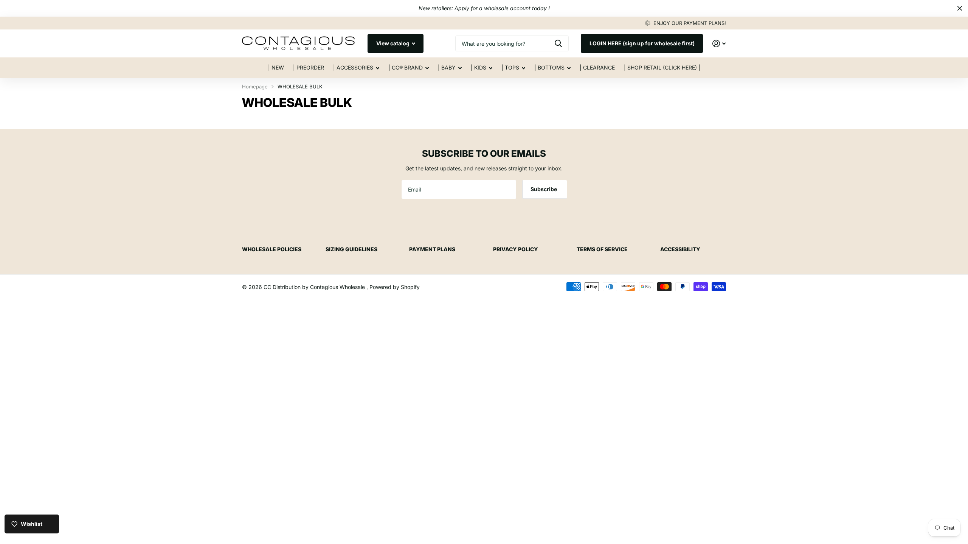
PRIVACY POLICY (515, 249)
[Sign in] (719, 43)
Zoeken (558, 43)
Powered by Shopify (394, 287)
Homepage (255, 86)
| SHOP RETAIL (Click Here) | (662, 67)
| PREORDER (308, 67)
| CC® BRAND (405, 67)
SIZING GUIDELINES (351, 249)
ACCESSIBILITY (680, 249)
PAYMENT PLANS (432, 249)
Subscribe (544, 189)
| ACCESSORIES (353, 67)
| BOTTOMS (549, 67)
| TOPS (510, 67)
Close (959, 8)
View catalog (393, 43)
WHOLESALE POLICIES (271, 249)
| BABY (447, 67)
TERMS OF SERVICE (602, 249)
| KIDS (478, 67)
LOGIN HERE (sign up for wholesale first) (642, 43)
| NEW (276, 67)
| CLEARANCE (597, 67)
